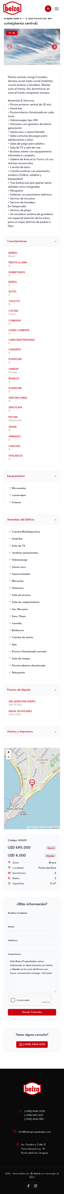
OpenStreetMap (43, 828)
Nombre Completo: (18, 913)
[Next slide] (54, 47)
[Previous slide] (9, 47)
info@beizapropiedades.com (34, 1132)
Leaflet (30, 828)
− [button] (8, 757)
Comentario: (14, 954)
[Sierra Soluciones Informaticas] (32, 1177)
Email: (11, 927)
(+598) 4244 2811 (34, 1119)
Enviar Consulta (32, 1012)
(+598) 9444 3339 (34, 1044)
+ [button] (8, 752)
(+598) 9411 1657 (33, 1115)
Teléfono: (13, 940)
